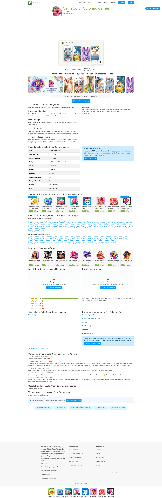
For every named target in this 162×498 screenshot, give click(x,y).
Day (113, 226)
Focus (83, 242)
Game (55, 238)
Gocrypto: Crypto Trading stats (49, 470)
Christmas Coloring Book (87, 206)
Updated (128, 222)
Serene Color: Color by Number (113, 206)
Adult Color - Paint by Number (100, 206)
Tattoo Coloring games (47, 260)
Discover (107, 242)
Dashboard (113, 2)
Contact (98, 449)
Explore (42, 242)
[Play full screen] (100, 62)
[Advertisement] (79, 28)
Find (50, 222)
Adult (31, 242)
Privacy (98, 453)
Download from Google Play (81, 101)
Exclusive (96, 222)
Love (95, 242)
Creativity (96, 238)
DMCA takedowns (100, 461)
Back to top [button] (157, 482)
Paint (83, 226)
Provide (36, 222)
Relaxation (108, 238)
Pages (118, 226)
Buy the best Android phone (76, 465)
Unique (67, 222)
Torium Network (45, 474)
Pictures (72, 226)
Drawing (71, 242)
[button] (108, 326)
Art (31, 238)
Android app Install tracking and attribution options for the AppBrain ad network (107, 474)
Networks (42, 226)
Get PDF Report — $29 (91, 158)
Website (84, 322)
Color (49, 226)
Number (66, 226)
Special (90, 222)
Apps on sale (61, 407)
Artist (73, 222)
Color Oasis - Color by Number (34, 206)
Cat (84, 222)
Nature (67, 238)
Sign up (122, 2)
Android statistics (73, 449)
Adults (61, 238)
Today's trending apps (43, 407)
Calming (77, 242)
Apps (99, 2)
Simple (102, 238)
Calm (60, 226)
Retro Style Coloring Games (100, 260)
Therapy (89, 242)
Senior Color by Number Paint (61, 206)
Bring (120, 238)
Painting (43, 230)
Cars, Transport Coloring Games (87, 260)
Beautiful (48, 242)
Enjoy (43, 238)
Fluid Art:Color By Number (113, 260)
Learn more (101, 155)
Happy (31, 222)
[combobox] (85, 2)
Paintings (55, 222)
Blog (97, 469)
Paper (108, 222)
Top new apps (101, 407)
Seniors (62, 222)
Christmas (106, 226)
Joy (66, 242)
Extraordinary (120, 222)
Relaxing (37, 230)
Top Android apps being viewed (49, 467)
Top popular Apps (73, 461)
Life (130, 226)
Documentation (100, 457)
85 (50, 177)
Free (54, 242)
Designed (124, 226)
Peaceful (78, 238)
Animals (101, 242)
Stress (31, 230)
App (95, 226)
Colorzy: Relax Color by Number (126, 206)
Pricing (105, 2)
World (36, 242)
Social (36, 226)
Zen (84, 238)
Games (78, 226)
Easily (113, 222)
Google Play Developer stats (76, 453)
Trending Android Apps (75, 457)
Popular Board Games (118, 407)
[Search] (94, 2)
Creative (60, 242)
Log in (130, 2)
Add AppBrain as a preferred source (39, 348)
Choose (113, 242)
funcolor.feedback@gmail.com (91, 318)
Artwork (90, 238)
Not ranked (52, 166)
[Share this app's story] (94, 62)
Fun (100, 226)
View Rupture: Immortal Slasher (49, 478)
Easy (115, 238)
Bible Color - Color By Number (34, 260)
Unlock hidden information (54, 287)
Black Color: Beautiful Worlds (126, 260)
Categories (43, 222)
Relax (72, 238)
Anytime (102, 222)
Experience (49, 238)
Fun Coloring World (47, 248)
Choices (79, 222)
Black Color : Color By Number (61, 260)
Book (89, 226)
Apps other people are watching (80, 407)
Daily (126, 238)
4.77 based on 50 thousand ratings (59, 162)
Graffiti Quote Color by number (74, 260)
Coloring (55, 226)
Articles (98, 465)
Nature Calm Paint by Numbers (47, 206)
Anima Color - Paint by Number (74, 206)
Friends (31, 226)
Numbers (37, 238)
